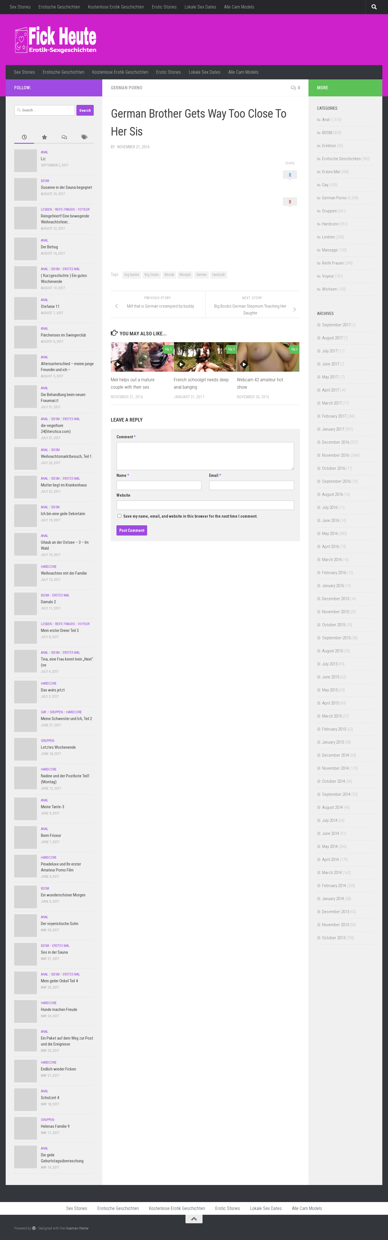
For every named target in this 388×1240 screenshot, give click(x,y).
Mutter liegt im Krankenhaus (64, 485)
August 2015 (332, 650)
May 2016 (330, 533)
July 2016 (329, 507)
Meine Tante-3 (52, 806)
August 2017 (332, 337)
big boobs (131, 275)
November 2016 (335, 455)
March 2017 (332, 403)
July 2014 (329, 820)
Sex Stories (20, 7)
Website (123, 495)
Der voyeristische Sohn (59, 923)
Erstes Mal (71, 269)
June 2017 (330, 364)
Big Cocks (152, 275)
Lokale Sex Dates (200, 7)
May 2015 (330, 690)
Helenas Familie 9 (55, 1126)
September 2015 (336, 637)
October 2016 (333, 468)
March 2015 (332, 716)
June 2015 (330, 677)
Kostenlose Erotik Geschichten (116, 7)
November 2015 (335, 611)
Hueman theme (77, 1228)
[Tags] (84, 138)
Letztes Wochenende (58, 747)
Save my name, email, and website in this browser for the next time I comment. (190, 516)
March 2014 (332, 872)
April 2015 (330, 703)
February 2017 (334, 416)
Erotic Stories (164, 7)
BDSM (45, 181)
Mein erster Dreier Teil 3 (60, 630)
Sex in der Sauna (54, 952)
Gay (44, 712)
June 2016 (330, 520)
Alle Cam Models (239, 7)
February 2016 (334, 572)
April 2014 (330, 859)
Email (215, 475)
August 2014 (332, 807)
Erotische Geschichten (59, 7)
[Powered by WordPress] (34, 1228)
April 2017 (330, 390)
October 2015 (333, 624)
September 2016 (336, 481)
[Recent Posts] (24, 138)
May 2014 (330, 846)
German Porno (126, 87)
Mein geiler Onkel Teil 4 (59, 980)
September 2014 (336, 794)
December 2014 (335, 755)
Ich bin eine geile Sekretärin (63, 513)
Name (122, 475)
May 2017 (330, 377)
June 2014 (330, 833)
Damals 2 (48, 601)
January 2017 (333, 429)
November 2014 (335, 768)
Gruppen (56, 712)
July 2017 (329, 351)
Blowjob (185, 275)
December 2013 (335, 911)
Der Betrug (49, 246)
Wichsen (329, 289)
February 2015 (334, 729)
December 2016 (335, 442)
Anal (44, 152)
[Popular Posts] (44, 138)
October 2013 (333, 937)
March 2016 (332, 559)
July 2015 (329, 663)
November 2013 (335, 924)
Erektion (329, 145)
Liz (43, 158)
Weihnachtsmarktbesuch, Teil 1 (66, 456)
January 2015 (333, 742)
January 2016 (333, 585)
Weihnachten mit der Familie (64, 573)
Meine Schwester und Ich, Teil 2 (66, 718)
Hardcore (49, 567)
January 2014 (333, 898)
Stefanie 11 (50, 306)
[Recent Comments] (64, 138)
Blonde (169, 275)
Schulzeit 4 (50, 1097)
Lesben (46, 209)
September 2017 (336, 324)
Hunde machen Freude (59, 1009)
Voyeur (83, 209)
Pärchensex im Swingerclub (63, 335)
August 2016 (332, 494)
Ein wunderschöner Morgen (63, 895)
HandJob (218, 275)
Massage (330, 250)
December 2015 (335, 598)
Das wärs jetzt (53, 690)
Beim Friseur (51, 835)
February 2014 (334, 885)
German (201, 275)
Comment (125, 437)
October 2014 (333, 781)
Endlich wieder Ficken (58, 1069)
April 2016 (330, 546)
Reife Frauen (65, 209)
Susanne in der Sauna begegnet (66, 187)
